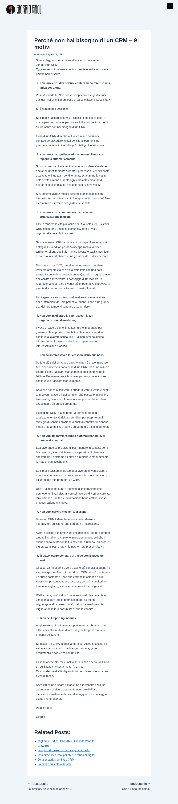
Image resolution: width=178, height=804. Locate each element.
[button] (170, 6)
